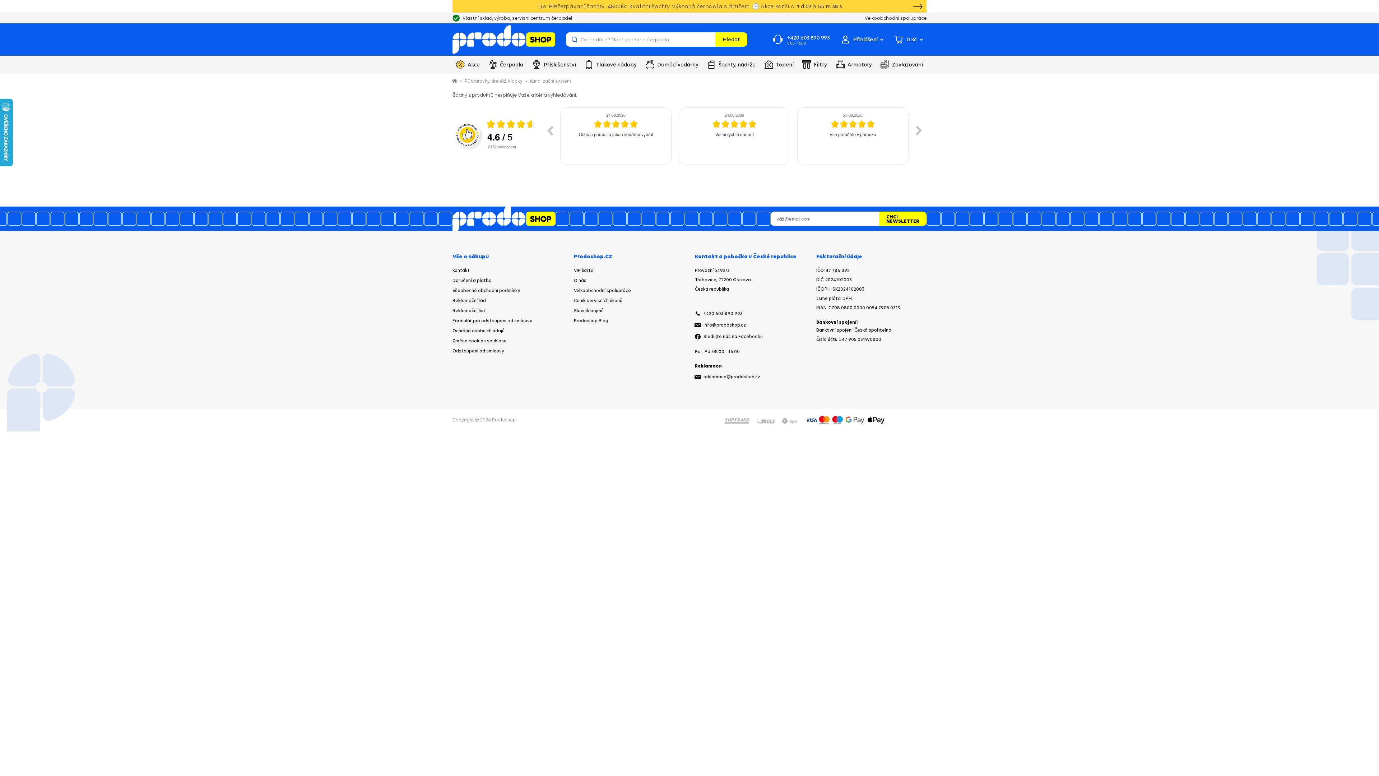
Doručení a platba (472, 280)
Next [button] (919, 130)
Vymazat (708, 39)
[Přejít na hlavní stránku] (503, 39)
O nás (580, 280)
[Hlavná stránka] (455, 81)
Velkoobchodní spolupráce (602, 290)
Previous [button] (550, 130)
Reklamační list (469, 310)
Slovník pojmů (589, 310)
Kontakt (461, 270)
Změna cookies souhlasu (479, 340)
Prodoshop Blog (591, 320)
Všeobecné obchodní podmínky (486, 290)
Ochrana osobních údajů (478, 330)
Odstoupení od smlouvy (478, 351)
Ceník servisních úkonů (598, 300)
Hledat (731, 39)
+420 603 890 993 (723, 313)
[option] (616, 136)
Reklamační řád (469, 300)
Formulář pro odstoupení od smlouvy (492, 320)
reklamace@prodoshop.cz (732, 376)
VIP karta (584, 270)
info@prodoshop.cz (725, 325)
